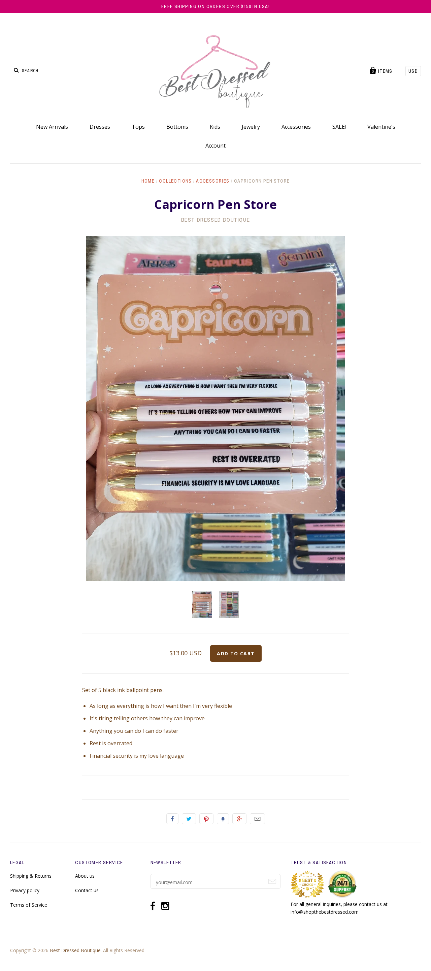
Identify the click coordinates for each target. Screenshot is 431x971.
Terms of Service (28, 905)
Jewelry (251, 126)
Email (257, 818)
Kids (215, 126)
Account (215, 145)
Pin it (206, 818)
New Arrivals (52, 126)
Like (172, 818)
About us (85, 876)
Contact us (87, 890)
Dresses (100, 126)
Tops (138, 126)
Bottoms (177, 126)
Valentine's (381, 126)
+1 (239, 818)
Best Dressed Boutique (215, 219)
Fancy (223, 818)
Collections (175, 181)
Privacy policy (24, 890)
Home (148, 181)
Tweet (189, 818)
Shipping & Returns (31, 876)
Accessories (296, 126)
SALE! (339, 126)
